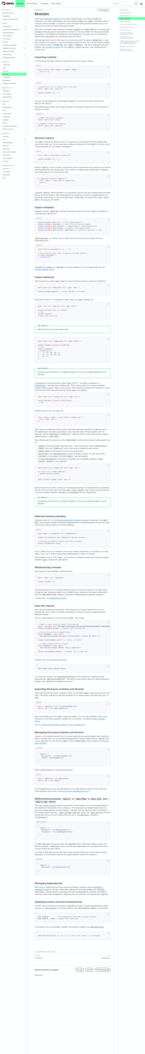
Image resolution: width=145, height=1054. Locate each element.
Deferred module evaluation (128, 24)
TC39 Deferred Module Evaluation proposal (71, 520)
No (88, 970)
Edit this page (101, 970)
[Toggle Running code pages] (25, 26)
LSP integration (7, 158)
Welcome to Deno (8, 13)
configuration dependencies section (75, 791)
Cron (4, 110)
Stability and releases (9, 83)
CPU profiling (7, 94)
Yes (78, 970)
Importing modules (126, 13)
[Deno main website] (8, 4)
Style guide (6, 175)
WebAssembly (7, 107)
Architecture (7, 171)
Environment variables (9, 152)
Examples (44, 4)
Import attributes (125, 21)
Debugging (6, 91)
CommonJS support (53, 47)
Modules (5, 74)
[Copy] (108, 67)
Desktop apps (7, 54)
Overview (6, 136)
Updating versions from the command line (127, 50)
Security (5, 71)
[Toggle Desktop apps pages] (25, 54)
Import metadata (125, 18)
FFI (4, 104)
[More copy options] (109, 10)
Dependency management (11, 29)
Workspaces (7, 80)
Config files (6, 77)
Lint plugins (6, 116)
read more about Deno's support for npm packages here (63, 725)
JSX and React (7, 36)
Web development (8, 32)
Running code (7, 26)
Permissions (6, 155)
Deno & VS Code (8, 129)
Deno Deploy (56, 4)
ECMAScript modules (51, 19)
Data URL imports (125, 30)
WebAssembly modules (127, 27)
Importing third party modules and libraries (126, 33)
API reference (32, 4)
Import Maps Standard (47, 805)
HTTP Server (7, 39)
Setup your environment (10, 19)
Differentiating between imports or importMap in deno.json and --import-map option (129, 42)
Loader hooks (7, 113)
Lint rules (5, 161)
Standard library (8, 142)
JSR (51, 716)
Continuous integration (10, 126)
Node (4, 68)
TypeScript (6, 65)
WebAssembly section (58, 598)
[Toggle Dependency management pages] (25, 29)
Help (4, 178)
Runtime (20, 4)
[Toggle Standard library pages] (25, 142)
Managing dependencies (127, 46)
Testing (5, 42)
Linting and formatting (9, 45)
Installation (6, 16)
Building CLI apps (8, 51)
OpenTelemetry (7, 97)
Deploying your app (9, 57)
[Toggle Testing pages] (25, 42)
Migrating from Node (9, 48)
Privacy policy (39, 975)
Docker (5, 123)
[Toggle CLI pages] (25, 139)
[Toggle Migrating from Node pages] (25, 48)
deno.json (6, 145)
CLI (4, 139)
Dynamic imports (125, 15)
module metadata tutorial (44, 270)
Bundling (5, 120)
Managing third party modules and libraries (126, 37)
